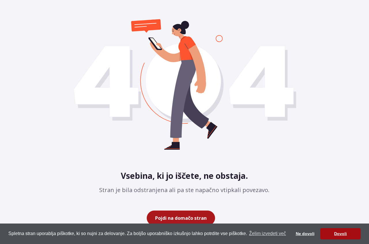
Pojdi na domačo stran (181, 218)
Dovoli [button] (340, 233)
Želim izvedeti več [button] (267, 233)
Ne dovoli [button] (305, 233)
